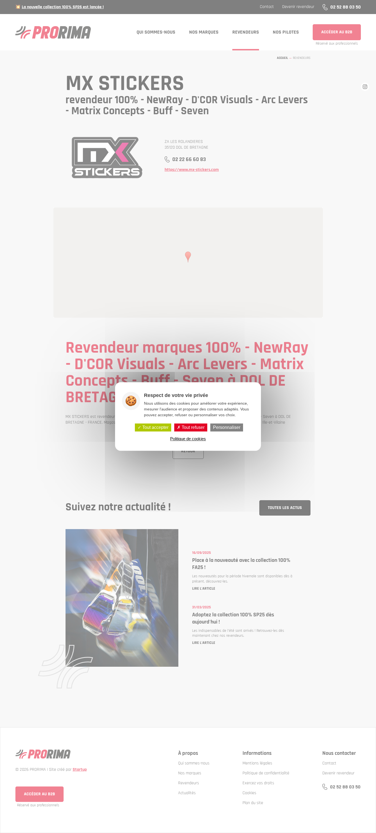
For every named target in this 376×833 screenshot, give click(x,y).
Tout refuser (193, 427)
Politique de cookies (188, 439)
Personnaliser (226, 427)
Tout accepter (154, 427)
